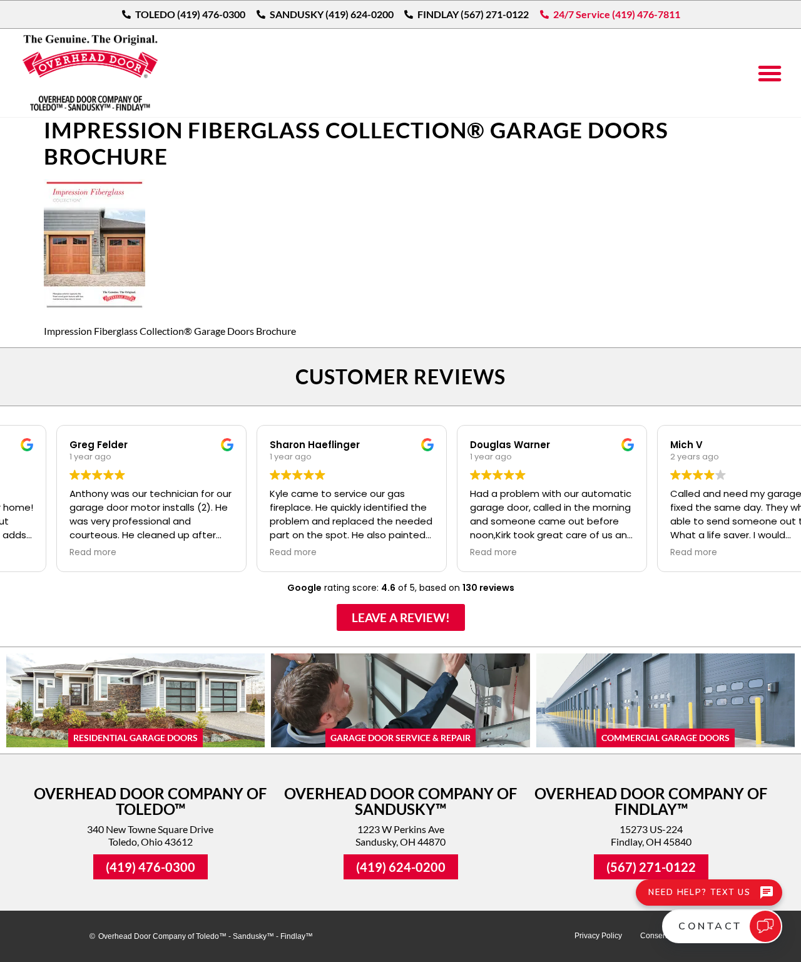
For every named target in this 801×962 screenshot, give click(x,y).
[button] (769, 73)
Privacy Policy (598, 935)
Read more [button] (41, 552)
